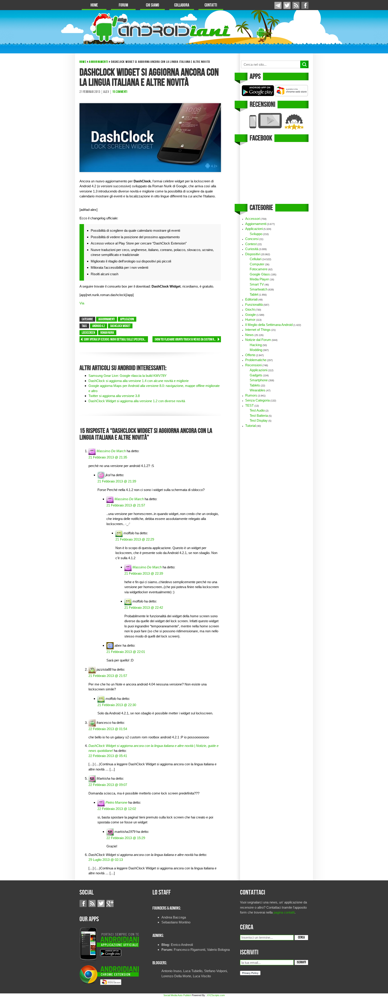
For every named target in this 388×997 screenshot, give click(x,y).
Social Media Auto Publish (177, 995)
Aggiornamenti (98, 62)
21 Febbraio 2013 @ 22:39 (143, 573)
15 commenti (120, 92)
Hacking (256, 345)
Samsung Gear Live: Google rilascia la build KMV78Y (127, 375)
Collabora (181, 5)
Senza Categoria (257, 400)
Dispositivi (252, 254)
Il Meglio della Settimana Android (269, 325)
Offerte (250, 355)
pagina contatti (284, 912)
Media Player (259, 279)
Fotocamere (258, 269)
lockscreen (88, 333)
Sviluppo (256, 234)
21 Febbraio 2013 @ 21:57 (125, 505)
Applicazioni (127, 319)
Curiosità (251, 249)
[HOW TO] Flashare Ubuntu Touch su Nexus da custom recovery (188, 340)
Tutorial (250, 426)
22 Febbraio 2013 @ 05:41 (107, 756)
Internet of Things (258, 330)
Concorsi (251, 239)
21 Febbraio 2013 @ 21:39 (116, 481)
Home (94, 5)
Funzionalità (254, 304)
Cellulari (255, 259)
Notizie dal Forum (258, 340)
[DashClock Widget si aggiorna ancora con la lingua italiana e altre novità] (150, 137)
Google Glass (260, 274)
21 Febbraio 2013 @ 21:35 (107, 457)
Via (81, 303)
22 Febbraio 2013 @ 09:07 (107, 785)
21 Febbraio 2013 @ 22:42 (143, 607)
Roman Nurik (107, 333)
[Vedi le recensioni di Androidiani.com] (274, 121)
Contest (251, 244)
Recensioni (253, 365)
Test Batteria (259, 415)
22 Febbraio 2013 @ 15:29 (125, 838)
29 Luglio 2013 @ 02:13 (105, 860)
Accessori (252, 218)
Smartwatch (258, 289)
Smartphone (259, 380)
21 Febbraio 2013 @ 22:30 (116, 705)
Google (250, 314)
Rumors (251, 395)
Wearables (257, 390)
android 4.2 (98, 326)
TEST (249, 405)
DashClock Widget (120, 326)
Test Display (259, 420)
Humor (250, 319)
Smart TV (257, 284)
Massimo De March (111, 451)
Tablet (254, 294)
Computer (257, 264)
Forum (123, 5)
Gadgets (256, 375)
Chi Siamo (152, 5)
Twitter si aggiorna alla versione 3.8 (114, 396)
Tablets (255, 385)
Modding (256, 350)
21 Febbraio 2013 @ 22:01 (125, 652)
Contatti (211, 5)
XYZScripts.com (216, 995)
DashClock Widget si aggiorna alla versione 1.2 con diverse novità (136, 401)
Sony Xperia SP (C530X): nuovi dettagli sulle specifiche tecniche (116, 340)
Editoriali (251, 299)
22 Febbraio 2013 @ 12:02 (116, 809)
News (249, 335)
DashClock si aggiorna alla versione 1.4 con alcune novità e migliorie (138, 381)
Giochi (250, 309)
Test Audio (257, 410)
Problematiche (255, 360)
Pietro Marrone (116, 802)
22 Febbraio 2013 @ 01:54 (107, 729)
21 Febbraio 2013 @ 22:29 (134, 539)
